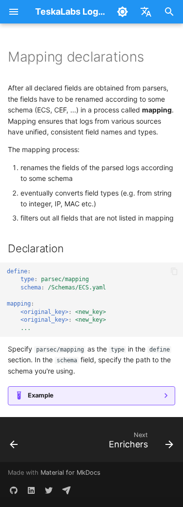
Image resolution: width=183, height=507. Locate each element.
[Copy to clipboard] (174, 271)
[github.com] (13, 491)
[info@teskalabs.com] (66, 491)
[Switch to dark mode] (122, 12)
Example (41, 395)
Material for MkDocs (71, 472)
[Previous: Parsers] (14, 442)
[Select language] (146, 12)
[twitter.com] (49, 491)
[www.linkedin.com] (31, 491)
